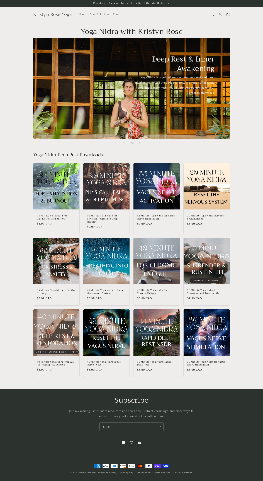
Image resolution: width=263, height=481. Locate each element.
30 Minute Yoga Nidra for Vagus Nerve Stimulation (206, 363)
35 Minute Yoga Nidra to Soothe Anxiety (56, 292)
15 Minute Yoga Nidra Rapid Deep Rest (154, 363)
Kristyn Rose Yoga (87, 473)
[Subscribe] (160, 427)
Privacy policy (144, 473)
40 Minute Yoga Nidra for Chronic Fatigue (152, 292)
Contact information (183, 473)
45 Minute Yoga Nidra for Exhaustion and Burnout (52, 217)
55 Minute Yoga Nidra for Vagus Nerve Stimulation (156, 217)
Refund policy (126, 473)
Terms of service (162, 473)
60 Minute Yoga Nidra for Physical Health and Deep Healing (102, 218)
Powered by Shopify (106, 473)
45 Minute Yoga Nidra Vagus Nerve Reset (104, 363)
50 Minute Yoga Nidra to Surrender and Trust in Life (203, 292)
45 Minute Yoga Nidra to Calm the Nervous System (105, 292)
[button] (212, 14)
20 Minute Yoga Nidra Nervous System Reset (205, 217)
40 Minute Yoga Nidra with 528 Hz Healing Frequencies (55, 363)
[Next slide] (139, 143)
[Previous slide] (124, 143)
